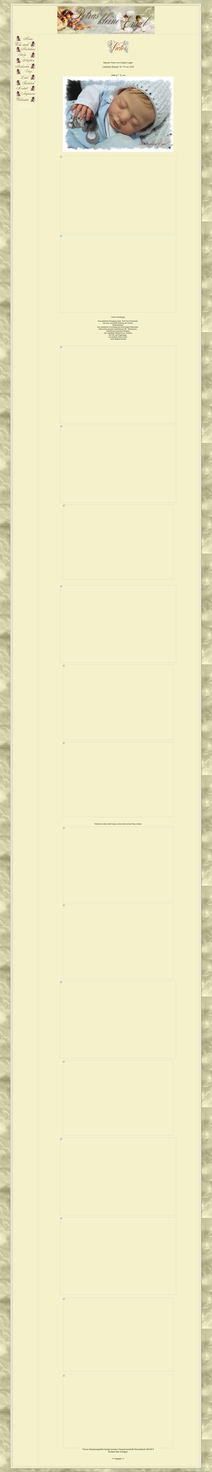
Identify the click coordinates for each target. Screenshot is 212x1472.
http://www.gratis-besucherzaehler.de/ (25, 106)
